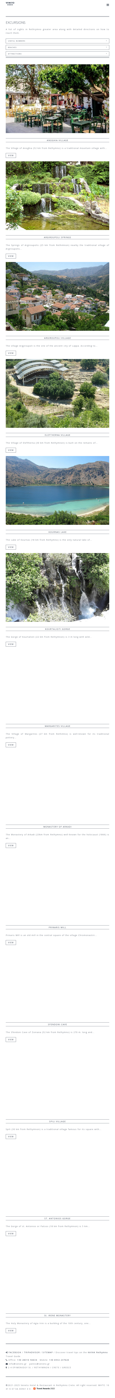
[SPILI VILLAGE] (57, 1079)
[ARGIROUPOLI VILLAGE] (57, 296)
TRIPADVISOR (32, 1352)
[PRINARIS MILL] (57, 885)
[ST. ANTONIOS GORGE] (57, 1176)
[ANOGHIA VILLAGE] (57, 98)
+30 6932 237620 (59, 1360)
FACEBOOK (15, 1352)
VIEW (11, 155)
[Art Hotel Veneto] (10, 5)
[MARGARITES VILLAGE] (57, 684)
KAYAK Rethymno (98, 1352)
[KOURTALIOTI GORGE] (57, 587)
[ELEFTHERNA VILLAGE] (57, 393)
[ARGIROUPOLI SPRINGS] (57, 195)
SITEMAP (47, 1352)
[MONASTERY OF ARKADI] (57, 785)
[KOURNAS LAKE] (57, 490)
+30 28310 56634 (27, 1360)
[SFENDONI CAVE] (57, 982)
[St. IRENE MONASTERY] (57, 1273)
